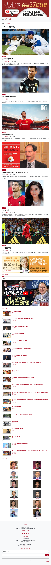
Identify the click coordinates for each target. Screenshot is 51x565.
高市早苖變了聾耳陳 (16, 436)
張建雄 (13, 408)
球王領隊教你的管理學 (9, 97)
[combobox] (25, 279)
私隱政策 (47, 561)
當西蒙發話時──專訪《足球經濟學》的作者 (15, 172)
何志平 (13, 312)
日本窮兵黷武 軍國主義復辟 (17, 428)
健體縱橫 (4, 245)
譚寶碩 (13, 334)
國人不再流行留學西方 (16, 406)
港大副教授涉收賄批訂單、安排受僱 (19, 355)
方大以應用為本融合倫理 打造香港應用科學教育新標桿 (23, 318)
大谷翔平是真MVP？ (8, 59)
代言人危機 (5, 210)
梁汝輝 (13, 378)
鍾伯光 (6, 250)
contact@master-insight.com (27, 545)
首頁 (3, 23)
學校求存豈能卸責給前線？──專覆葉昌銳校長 (21, 348)
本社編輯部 (14, 320)
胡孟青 (6, 212)
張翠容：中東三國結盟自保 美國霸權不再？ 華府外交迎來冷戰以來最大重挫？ (28, 384)
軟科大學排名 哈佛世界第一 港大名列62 (20, 340)
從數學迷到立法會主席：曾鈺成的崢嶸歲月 (20, 443)
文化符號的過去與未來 (16, 311)
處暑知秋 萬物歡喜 (15, 370)
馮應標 (13, 422)
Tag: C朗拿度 (8, 23)
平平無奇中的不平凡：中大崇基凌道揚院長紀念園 (22, 414)
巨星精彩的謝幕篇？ (8, 134)
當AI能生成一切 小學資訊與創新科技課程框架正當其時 (23, 377)
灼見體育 (4, 56)
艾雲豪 (6, 99)
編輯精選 (7, 61)
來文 (13, 349)
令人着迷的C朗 (6, 248)
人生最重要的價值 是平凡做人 (18, 333)
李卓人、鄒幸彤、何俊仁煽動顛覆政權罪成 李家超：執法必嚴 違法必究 (26, 362)
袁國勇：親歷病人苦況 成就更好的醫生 (20, 326)
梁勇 (13, 415)
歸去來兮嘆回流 (15, 421)
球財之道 (4, 94)
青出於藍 (4, 207)
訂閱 (47, 555)
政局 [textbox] (4, 278)
